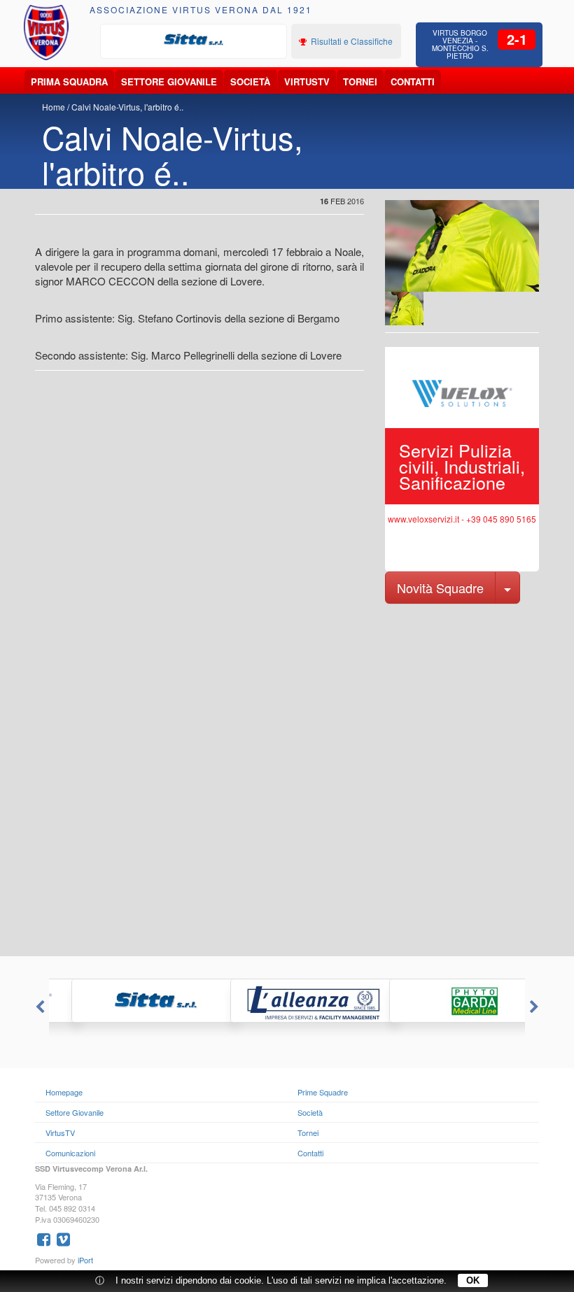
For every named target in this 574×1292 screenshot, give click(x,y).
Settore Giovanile (169, 81)
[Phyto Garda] (446, 1001)
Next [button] (535, 1007)
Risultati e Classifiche (351, 41)
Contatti (413, 81)
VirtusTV (307, 81)
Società (250, 81)
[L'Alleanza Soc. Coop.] (287, 1001)
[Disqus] (287, 778)
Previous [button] (38, 1007)
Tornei (360, 81)
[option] (194, 39)
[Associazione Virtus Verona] (46, 32)
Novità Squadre (440, 587)
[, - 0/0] (404, 308)
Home (53, 107)
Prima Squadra (69, 81)
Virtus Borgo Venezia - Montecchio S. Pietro (460, 44)
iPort (85, 1259)
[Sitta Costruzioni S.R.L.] (194, 39)
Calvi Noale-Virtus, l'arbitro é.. (127, 107)
